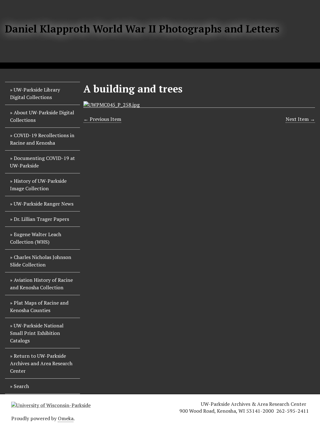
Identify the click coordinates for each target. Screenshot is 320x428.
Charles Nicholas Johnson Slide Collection (40, 261)
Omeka (65, 418)
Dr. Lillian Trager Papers (41, 219)
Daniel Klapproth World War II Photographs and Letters (142, 28)
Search (21, 386)
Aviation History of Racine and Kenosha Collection (41, 283)
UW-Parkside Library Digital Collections (35, 93)
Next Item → (300, 119)
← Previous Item (102, 119)
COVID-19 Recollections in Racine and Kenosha (42, 139)
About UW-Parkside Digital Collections (42, 116)
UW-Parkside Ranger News (43, 203)
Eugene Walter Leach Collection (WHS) (35, 238)
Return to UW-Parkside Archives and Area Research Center (41, 363)
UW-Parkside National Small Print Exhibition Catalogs (36, 333)
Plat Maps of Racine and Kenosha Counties (39, 306)
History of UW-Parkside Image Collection (38, 184)
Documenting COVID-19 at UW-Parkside (42, 162)
